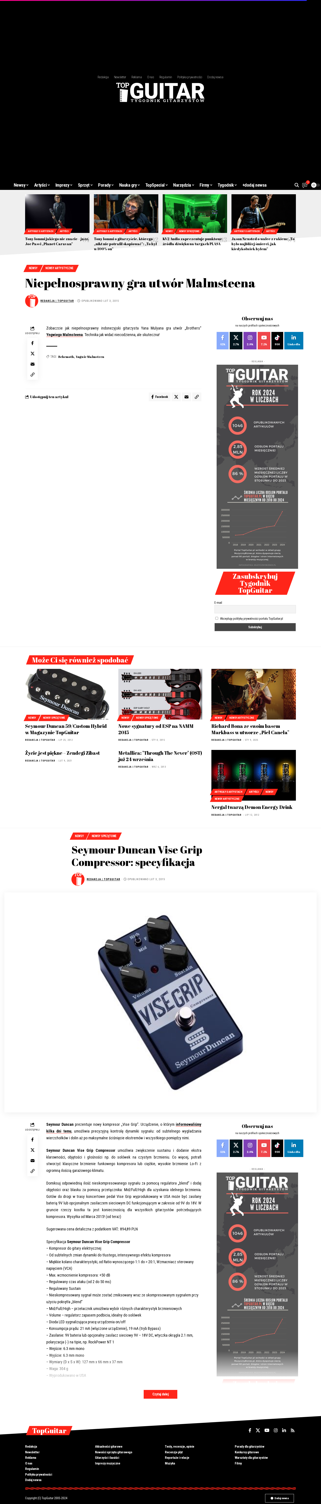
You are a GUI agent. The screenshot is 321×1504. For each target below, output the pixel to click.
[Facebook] (223, 340)
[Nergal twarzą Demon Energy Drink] (253, 775)
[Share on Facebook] (32, 343)
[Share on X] (32, 353)
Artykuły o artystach (40, 231)
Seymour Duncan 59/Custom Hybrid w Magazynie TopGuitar (66, 729)
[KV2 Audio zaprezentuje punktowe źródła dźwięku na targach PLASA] (195, 213)
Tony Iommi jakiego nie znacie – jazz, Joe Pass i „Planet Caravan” (57, 241)
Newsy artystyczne (59, 268)
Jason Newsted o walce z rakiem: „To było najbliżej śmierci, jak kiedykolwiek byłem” (263, 243)
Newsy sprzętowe (189, 231)
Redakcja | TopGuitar (57, 300)
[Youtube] (264, 340)
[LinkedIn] (293, 340)
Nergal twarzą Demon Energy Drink (251, 807)
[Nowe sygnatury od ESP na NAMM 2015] (160, 694)
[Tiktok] (277, 340)
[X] (236, 340)
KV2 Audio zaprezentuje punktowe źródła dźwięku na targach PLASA (192, 241)
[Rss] (292, 1430)
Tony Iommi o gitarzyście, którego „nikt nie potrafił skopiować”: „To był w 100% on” (125, 243)
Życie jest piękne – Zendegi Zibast (62, 753)
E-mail (218, 602)
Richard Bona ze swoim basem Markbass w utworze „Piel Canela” (250, 729)
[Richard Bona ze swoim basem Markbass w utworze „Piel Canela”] (253, 694)
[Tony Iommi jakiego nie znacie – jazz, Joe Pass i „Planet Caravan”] (57, 213)
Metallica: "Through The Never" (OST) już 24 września (160, 756)
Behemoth (66, 357)
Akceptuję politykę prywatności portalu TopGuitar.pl (251, 618)
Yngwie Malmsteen (90, 357)
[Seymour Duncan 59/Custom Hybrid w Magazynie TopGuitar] (67, 694)
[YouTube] (267, 1430)
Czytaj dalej (160, 1394)
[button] (297, 185)
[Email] (32, 364)
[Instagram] (250, 340)
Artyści (64, 231)
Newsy (169, 231)
